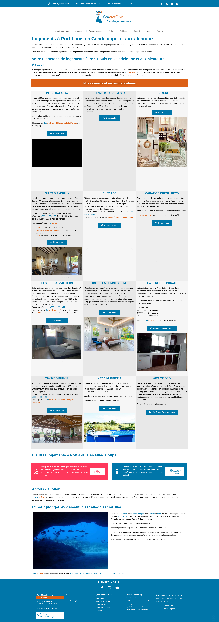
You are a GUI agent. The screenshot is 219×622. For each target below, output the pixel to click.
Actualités (160, 31)
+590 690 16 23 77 (57, 307)
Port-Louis (123, 31)
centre (152, 514)
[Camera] (177, 3)
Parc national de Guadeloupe (112, 573)
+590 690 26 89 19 (39, 397)
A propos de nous (95, 31)
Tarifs (111, 31)
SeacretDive (123, 516)
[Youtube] (172, 3)
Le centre (78, 31)
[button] (87, 154)
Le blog (147, 31)
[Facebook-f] (161, 3)
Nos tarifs (100, 599)
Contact (137, 31)
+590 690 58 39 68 (48, 216)
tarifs (125, 514)
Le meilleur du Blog (133, 595)
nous (159, 514)
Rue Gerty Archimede (47, 614)
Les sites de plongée (62, 31)
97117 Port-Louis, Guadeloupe (51, 617)
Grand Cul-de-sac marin (89, 573)
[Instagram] (167, 3)
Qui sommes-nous (104, 595)
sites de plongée (137, 514)
